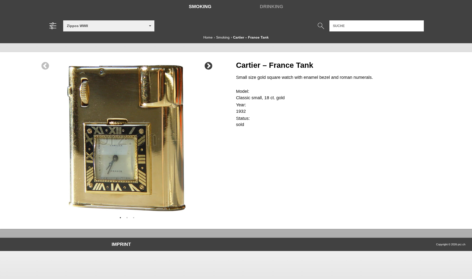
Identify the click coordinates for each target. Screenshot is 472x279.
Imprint (121, 244)
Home (208, 37)
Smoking (200, 6)
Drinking (271, 6)
